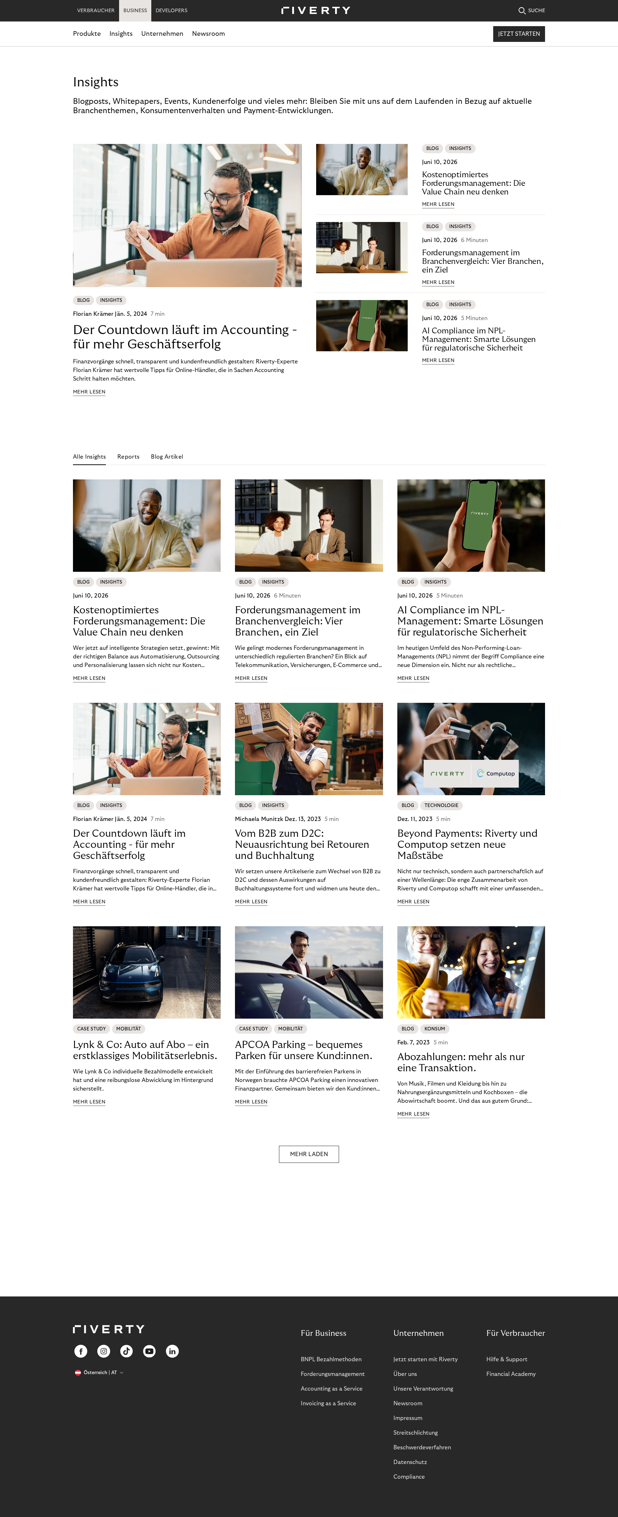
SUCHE (536, 10)
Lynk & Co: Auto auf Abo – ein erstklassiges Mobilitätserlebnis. (145, 1050)
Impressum (407, 1418)
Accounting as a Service (332, 1389)
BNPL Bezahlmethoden (331, 1359)
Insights (121, 33)
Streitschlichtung (415, 1433)
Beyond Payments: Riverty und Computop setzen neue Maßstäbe (467, 844)
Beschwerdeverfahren (422, 1447)
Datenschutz (410, 1462)
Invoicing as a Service (328, 1403)
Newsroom (208, 33)
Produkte (87, 33)
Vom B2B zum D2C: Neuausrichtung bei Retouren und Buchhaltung (302, 844)
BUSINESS (135, 10)
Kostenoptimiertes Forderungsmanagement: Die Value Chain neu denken (473, 183)
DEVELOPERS (171, 10)
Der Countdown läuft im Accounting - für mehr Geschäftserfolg (185, 337)
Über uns (405, 1374)
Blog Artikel (167, 457)
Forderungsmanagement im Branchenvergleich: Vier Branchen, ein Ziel (483, 261)
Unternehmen (162, 33)
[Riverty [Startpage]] (313, 11)
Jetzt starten (519, 34)
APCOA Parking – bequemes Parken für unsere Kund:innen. (303, 1050)
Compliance (409, 1477)
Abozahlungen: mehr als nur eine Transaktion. (461, 1062)
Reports (128, 457)
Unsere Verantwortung (423, 1389)
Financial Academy (511, 1374)
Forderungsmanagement (333, 1374)
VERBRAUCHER (96, 10)
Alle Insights (89, 457)
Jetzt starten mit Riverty (425, 1359)
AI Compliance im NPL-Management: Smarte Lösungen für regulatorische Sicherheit (479, 339)
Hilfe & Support (507, 1359)
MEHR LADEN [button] (309, 1154)
